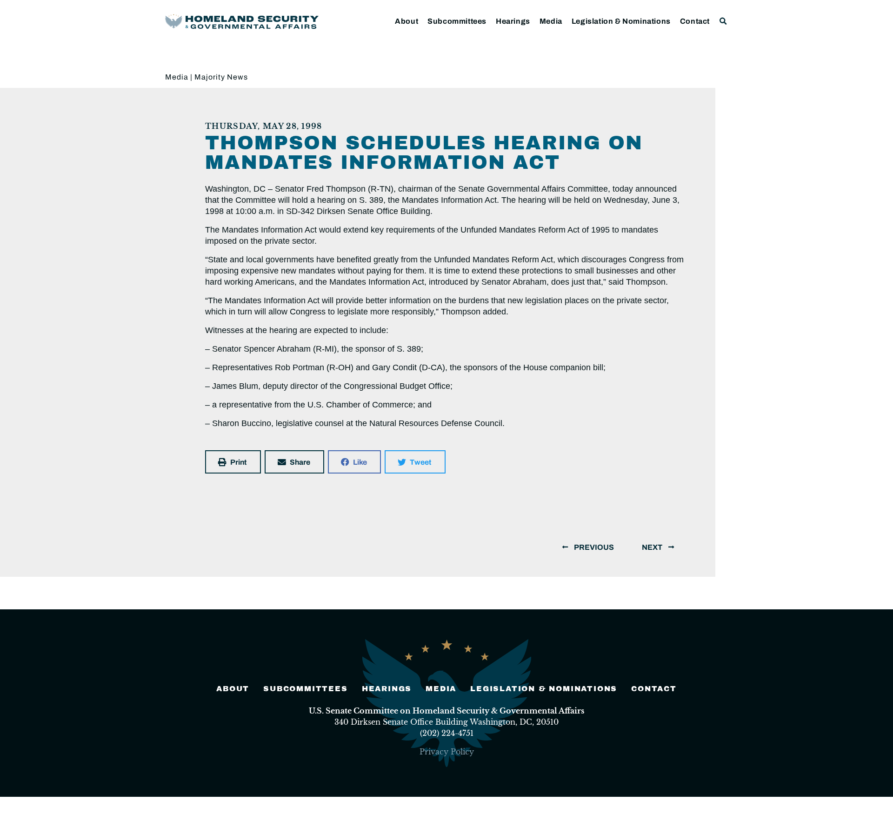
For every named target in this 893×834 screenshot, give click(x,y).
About (406, 21)
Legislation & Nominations (621, 21)
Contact (695, 21)
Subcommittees (456, 21)
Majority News (221, 77)
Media (551, 21)
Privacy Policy (447, 751)
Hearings (513, 21)
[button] (723, 21)
